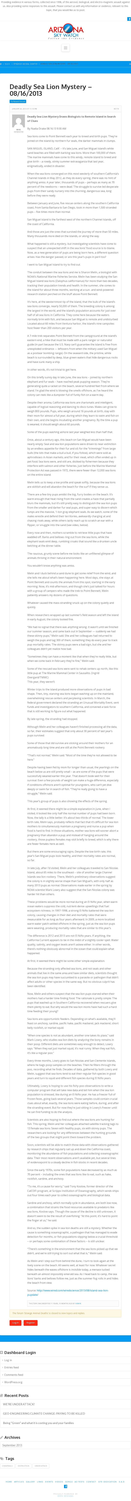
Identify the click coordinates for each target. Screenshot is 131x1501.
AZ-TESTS (79, 1482)
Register (30, 1322)
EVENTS (49, 1482)
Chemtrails (7, 1466)
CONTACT (91, 1482)
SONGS (69, 1482)
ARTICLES (19, 1482)
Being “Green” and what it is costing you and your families (38, 1423)
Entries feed (11, 1367)
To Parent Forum (18, 101)
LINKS (40, 1482)
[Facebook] (129, 19)
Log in (15, 1322)
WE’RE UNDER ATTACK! (19, 1404)
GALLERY (30, 1482)
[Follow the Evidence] (65, 31)
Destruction (23, 1466)
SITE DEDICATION (107, 1482)
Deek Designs (65, 1496)
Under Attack (41, 1466)
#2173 (116, 109)
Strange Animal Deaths (25, 64)
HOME (9, 1482)
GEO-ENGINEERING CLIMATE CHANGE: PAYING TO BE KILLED (44, 1413)
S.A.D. (7, 64)
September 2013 (12, 1445)
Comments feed (13, 1375)
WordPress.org (13, 1382)
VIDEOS (59, 1482)
